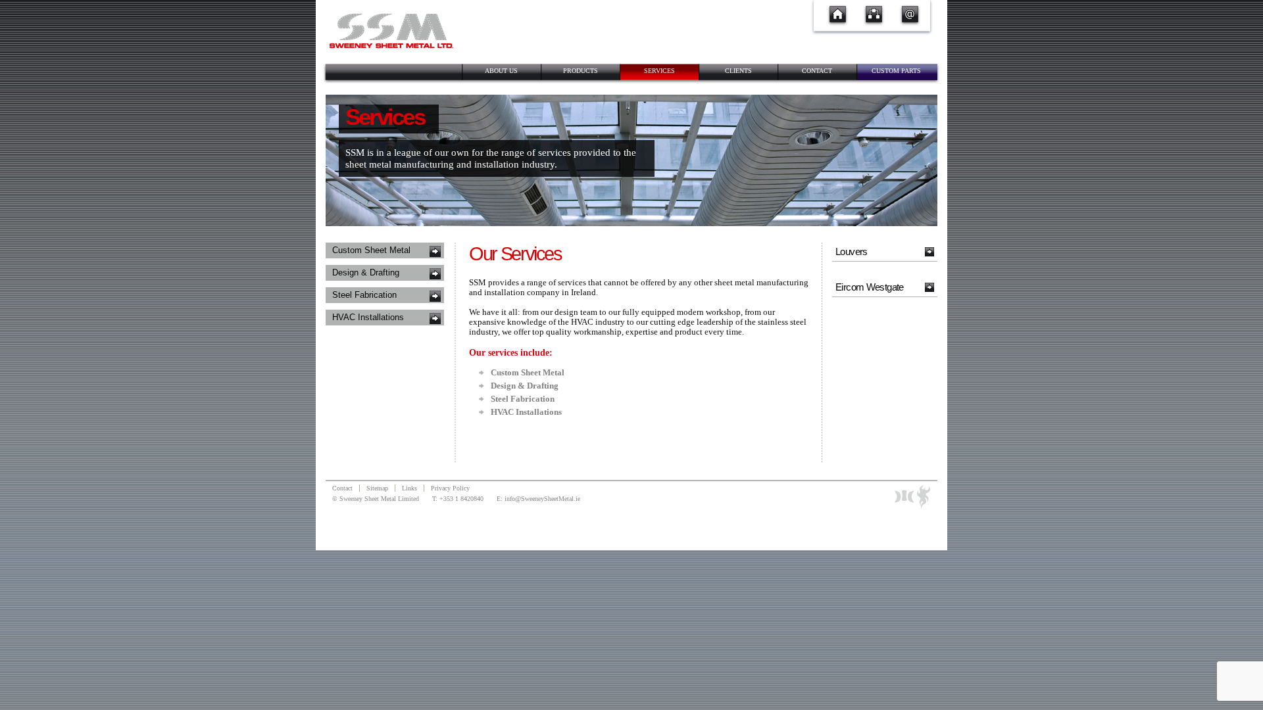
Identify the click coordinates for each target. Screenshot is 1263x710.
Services (659, 70)
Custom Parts (896, 70)
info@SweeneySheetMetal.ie (542, 498)
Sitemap (377, 488)
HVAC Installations (368, 317)
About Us (501, 70)
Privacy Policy (450, 488)
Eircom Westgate (869, 287)
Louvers (851, 251)
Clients (738, 70)
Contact (817, 70)
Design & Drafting (365, 272)
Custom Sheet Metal (371, 250)
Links (409, 488)
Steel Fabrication (364, 295)
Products (580, 70)
